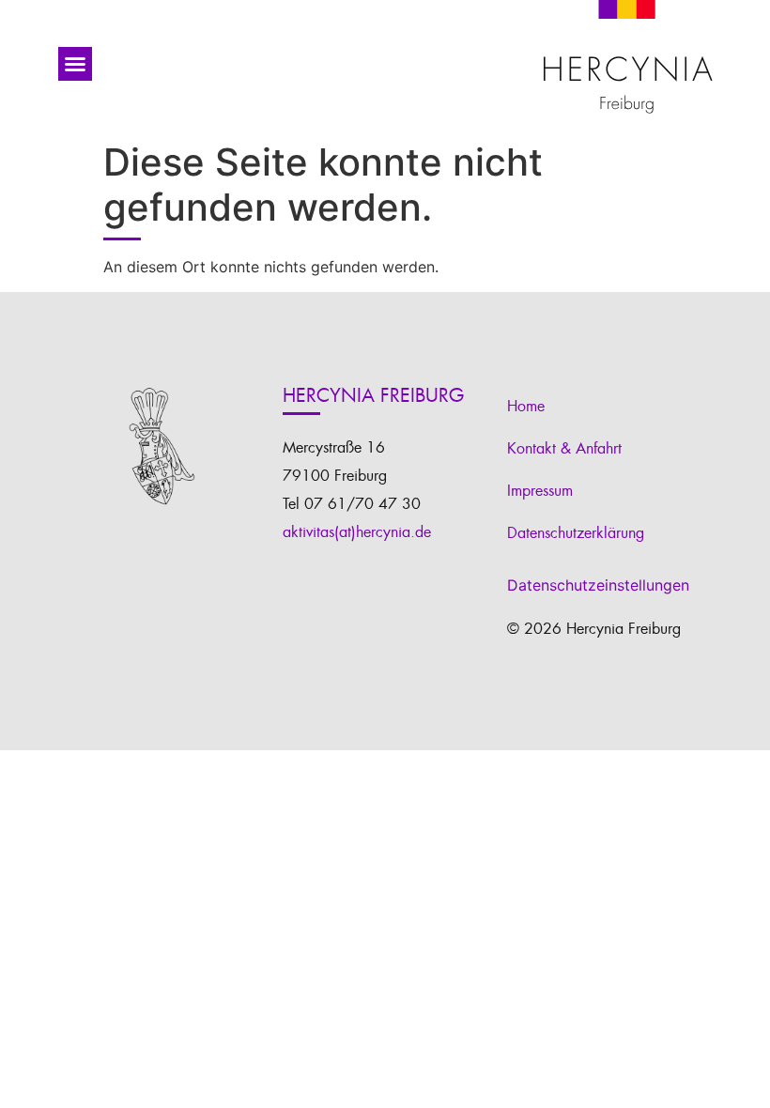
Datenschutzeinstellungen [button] (598, 585)
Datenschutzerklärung (575, 533)
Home (526, 406)
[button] (75, 64)
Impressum (540, 491)
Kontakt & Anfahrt (564, 448)
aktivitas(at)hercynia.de (357, 532)
